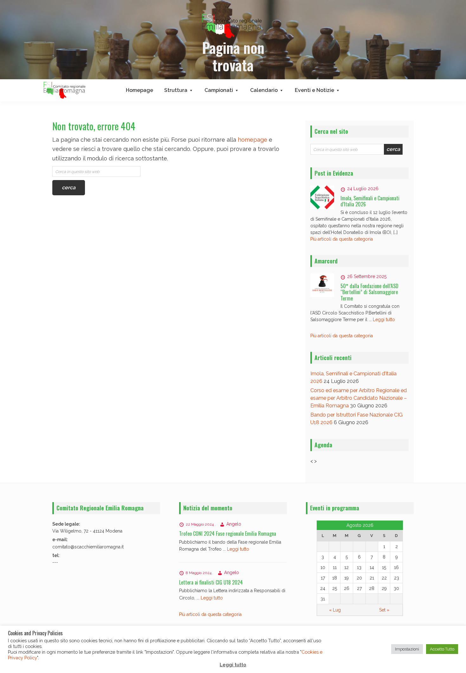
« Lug (335, 609)
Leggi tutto (384, 319)
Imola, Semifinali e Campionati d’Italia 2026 (369, 201)
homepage (252, 139)
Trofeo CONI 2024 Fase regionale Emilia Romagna (227, 533)
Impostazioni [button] (407, 649)
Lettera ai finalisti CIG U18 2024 (211, 582)
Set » (384, 609)
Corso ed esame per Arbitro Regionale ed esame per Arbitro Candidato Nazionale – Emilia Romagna (358, 398)
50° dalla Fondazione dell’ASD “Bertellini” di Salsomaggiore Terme (369, 292)
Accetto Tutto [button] (442, 649)
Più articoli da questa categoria (341, 239)
